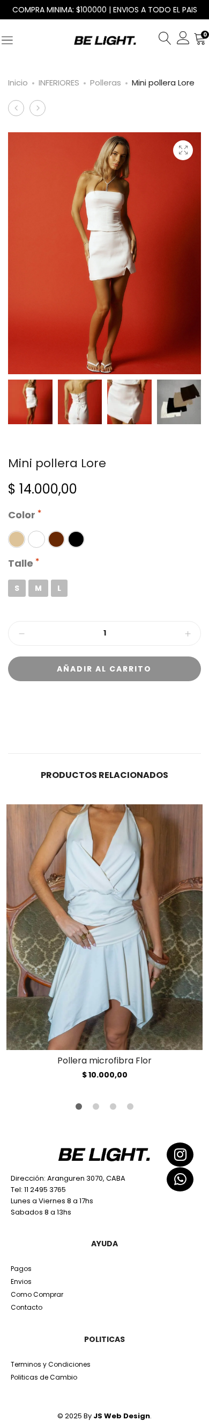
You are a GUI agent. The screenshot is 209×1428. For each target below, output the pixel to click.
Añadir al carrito (104, 668)
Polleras (105, 82)
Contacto (26, 1307)
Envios (21, 1281)
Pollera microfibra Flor (104, 1060)
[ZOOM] (183, 150)
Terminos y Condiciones (51, 1364)
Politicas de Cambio (44, 1377)
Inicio (18, 82)
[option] (104, 941)
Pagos (21, 1268)
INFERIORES (59, 82)
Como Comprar (37, 1294)
